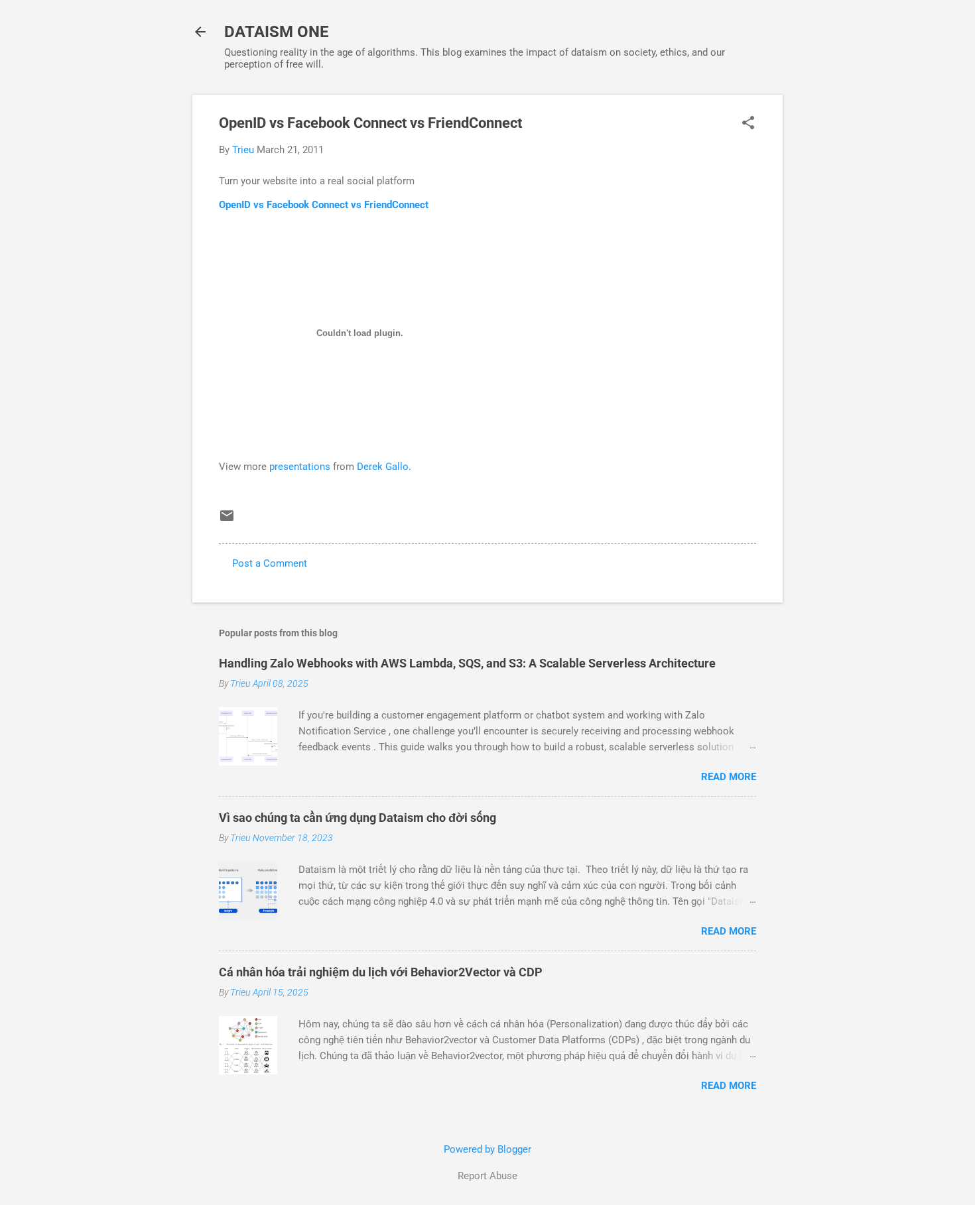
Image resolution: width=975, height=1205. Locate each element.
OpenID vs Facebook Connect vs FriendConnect (323, 205)
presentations (299, 467)
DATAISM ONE (276, 32)
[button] (748, 124)
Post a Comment (269, 563)
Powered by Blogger (487, 1149)
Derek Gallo (383, 467)
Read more (728, 777)
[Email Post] (227, 520)
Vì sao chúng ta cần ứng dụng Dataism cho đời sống (357, 818)
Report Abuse (487, 1176)
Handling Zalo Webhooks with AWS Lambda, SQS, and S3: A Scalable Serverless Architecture (467, 663)
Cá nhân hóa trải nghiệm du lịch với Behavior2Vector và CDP (381, 972)
